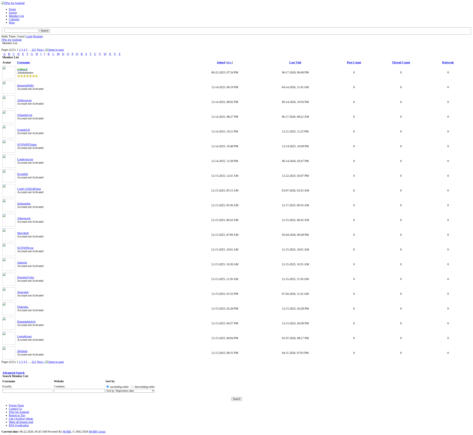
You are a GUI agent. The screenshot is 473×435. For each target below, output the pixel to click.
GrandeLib (23, 129)
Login (29, 36)
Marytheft (23, 233)
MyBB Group (97, 431)
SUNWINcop (25, 247)
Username (8, 381)
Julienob (22, 262)
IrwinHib (22, 174)
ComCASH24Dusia (29, 188)
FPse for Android (11, 39)
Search (13, 12)
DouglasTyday (25, 277)
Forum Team (16, 405)
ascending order (119, 386)
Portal (12, 9)
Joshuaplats (23, 203)
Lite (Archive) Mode (21, 418)
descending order (145, 386)
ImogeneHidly (25, 85)
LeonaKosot (24, 336)
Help (12, 22)
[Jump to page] (54, 49)
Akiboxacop (24, 100)
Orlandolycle (24, 115)
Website (59, 381)
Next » (41, 49)
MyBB (67, 431)
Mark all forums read (21, 422)
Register (38, 36)
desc (229, 62)
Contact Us (15, 408)
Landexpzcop (25, 159)
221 (34, 49)
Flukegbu (22, 306)
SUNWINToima (27, 144)
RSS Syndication (19, 425)
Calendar (14, 19)
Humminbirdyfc (26, 321)
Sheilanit (22, 351)
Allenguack (24, 218)
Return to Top (17, 415)
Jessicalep (23, 292)
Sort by (110, 381)
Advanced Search (13, 372)
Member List (16, 16)
